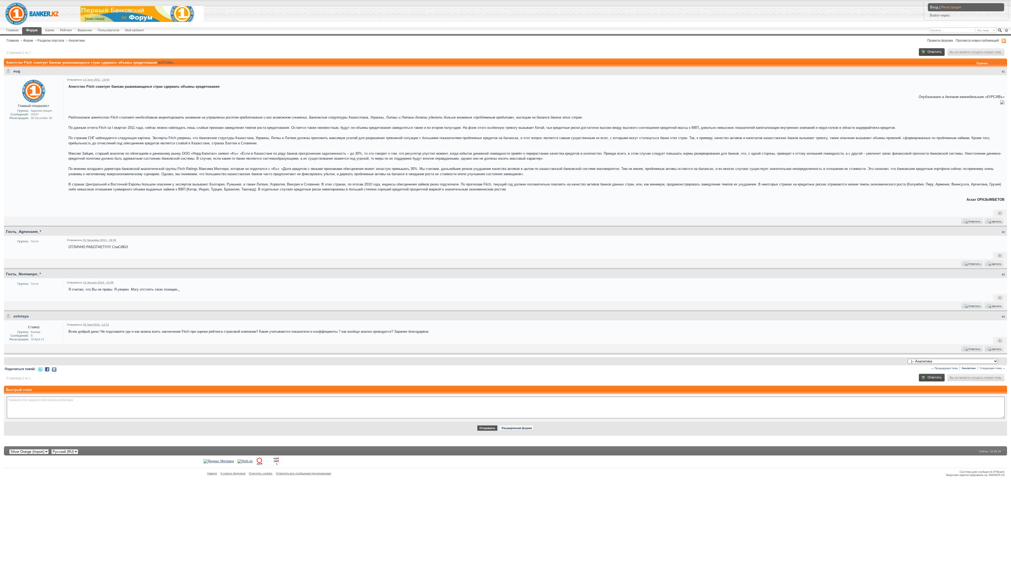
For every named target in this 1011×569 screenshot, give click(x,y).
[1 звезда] (990, 63)
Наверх (212, 473)
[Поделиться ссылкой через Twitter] (40, 369)
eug (16, 71)
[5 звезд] (1003, 63)
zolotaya (21, 316)
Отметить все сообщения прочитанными (303, 473)
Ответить (934, 51)
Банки (49, 30)
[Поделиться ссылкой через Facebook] (47, 369)
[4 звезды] (1000, 63)
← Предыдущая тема (944, 368)
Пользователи (108, 30)
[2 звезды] (993, 63)
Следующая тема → (992, 368)
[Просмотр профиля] (34, 90)
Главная (12, 30)
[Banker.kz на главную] (31, 14)
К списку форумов (233, 473)
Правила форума (940, 40)
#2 (1003, 232)
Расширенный (1006, 30)
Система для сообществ (976, 471)
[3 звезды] (997, 63)
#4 (1003, 316)
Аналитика (77, 40)
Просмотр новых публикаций (977, 40)
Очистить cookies (260, 473)
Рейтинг (66, 30)
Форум (32, 30)
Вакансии (85, 30)
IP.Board (998, 471)
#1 (1003, 71)
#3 (1003, 274)
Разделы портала (50, 40)
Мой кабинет (134, 30)
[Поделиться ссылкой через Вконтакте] (54, 369)
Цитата (996, 221)
